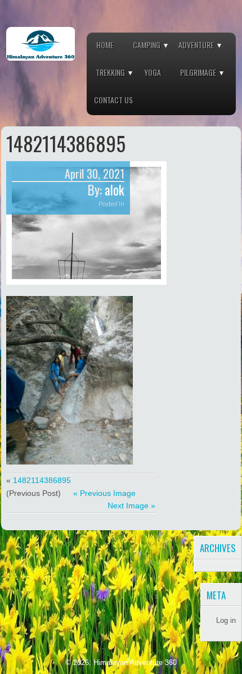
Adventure (196, 45)
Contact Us (113, 100)
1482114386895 (42, 480)
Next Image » (131, 505)
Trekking (110, 72)
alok (114, 189)
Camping (146, 45)
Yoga (152, 72)
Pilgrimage (198, 72)
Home (105, 45)
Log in (226, 620)
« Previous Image (104, 493)
